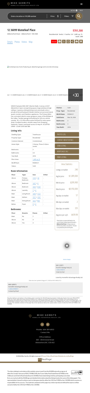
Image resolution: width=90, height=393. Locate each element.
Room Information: (19, 170)
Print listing (61, 157)
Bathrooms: (16, 209)
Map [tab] (30, 41)
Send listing (61, 145)
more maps (67, 259)
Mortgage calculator (68, 151)
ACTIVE (73, 10)
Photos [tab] (17, 41)
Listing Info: (16, 130)
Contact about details (65, 140)
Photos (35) (61, 134)
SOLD (81, 10)
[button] (42, 324)
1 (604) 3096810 (60, 270)
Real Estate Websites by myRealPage (62, 356)
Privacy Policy (46, 356)
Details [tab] (10, 41)
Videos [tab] (24, 41)
